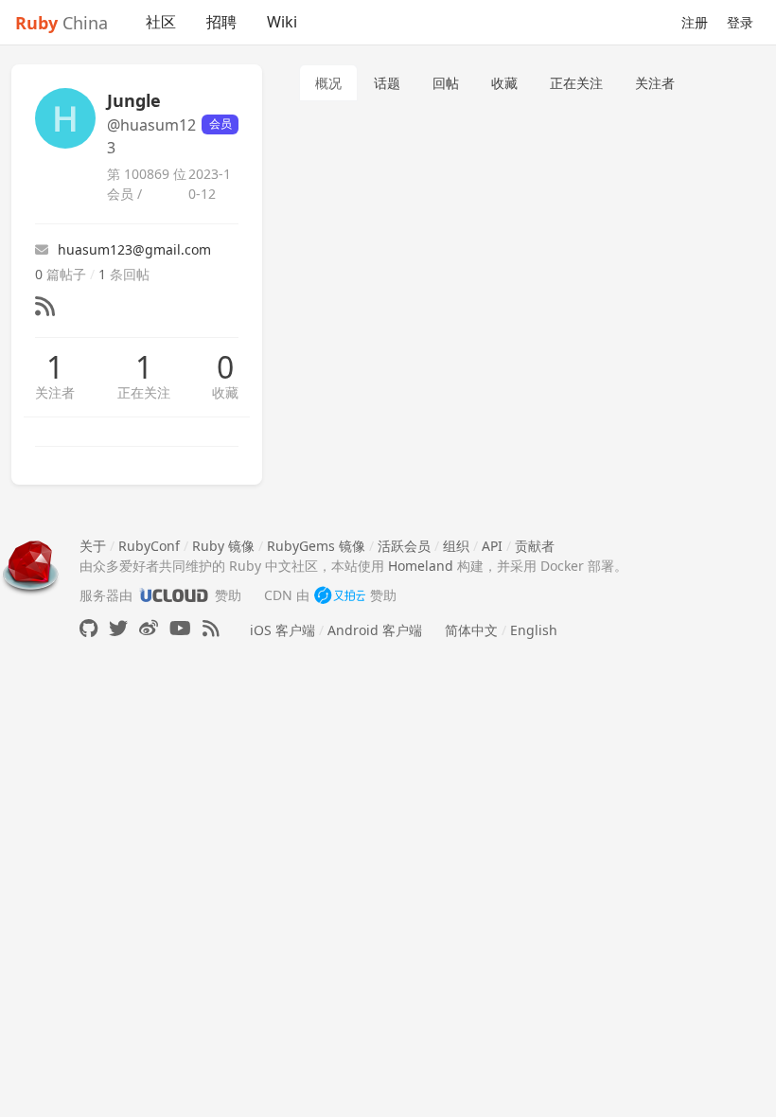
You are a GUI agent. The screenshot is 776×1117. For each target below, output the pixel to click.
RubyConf (149, 546)
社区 (161, 21)
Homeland (420, 566)
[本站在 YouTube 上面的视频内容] (180, 628)
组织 (456, 546)
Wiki (282, 21)
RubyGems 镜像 (316, 546)
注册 (694, 22)
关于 (92, 546)
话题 (387, 83)
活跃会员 (404, 546)
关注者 (55, 392)
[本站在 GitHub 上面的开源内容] (88, 628)
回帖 (445, 83)
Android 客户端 (374, 630)
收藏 (225, 392)
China (61, 22)
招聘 (221, 21)
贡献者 (535, 546)
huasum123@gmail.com (134, 249)
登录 (740, 22)
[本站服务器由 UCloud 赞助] (173, 595)
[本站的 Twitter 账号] (118, 628)
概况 (328, 83)
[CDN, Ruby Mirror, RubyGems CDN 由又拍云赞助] (339, 595)
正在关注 (143, 392)
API (492, 546)
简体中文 (471, 630)
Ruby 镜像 (223, 546)
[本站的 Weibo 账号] (148, 628)
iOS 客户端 (282, 630)
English (533, 630)
